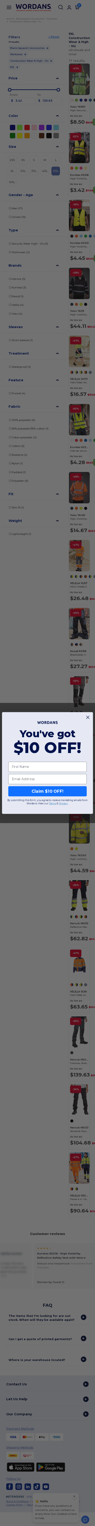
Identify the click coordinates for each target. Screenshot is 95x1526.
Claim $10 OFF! (48, 791)
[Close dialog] (88, 717)
